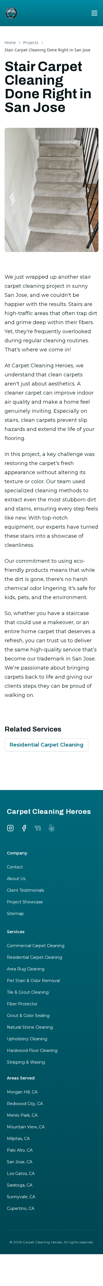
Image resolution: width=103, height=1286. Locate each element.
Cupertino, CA (20, 1208)
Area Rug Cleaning (25, 969)
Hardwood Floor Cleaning (32, 1050)
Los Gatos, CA (21, 1173)
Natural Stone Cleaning (30, 1027)
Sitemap (15, 913)
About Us (16, 878)
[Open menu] (94, 13)
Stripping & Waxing (26, 1062)
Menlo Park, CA (22, 1115)
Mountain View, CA (26, 1126)
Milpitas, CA (18, 1138)
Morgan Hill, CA (22, 1092)
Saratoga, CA (19, 1185)
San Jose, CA (19, 1161)
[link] (47, 50)
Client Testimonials (25, 890)
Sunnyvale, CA (21, 1196)
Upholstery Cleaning (27, 1038)
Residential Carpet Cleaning (46, 745)
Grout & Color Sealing (28, 1015)
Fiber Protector (22, 1003)
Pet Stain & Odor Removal (33, 980)
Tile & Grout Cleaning (28, 992)
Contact (15, 867)
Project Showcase (25, 901)
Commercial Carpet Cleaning (35, 945)
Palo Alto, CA (20, 1150)
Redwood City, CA (25, 1103)
